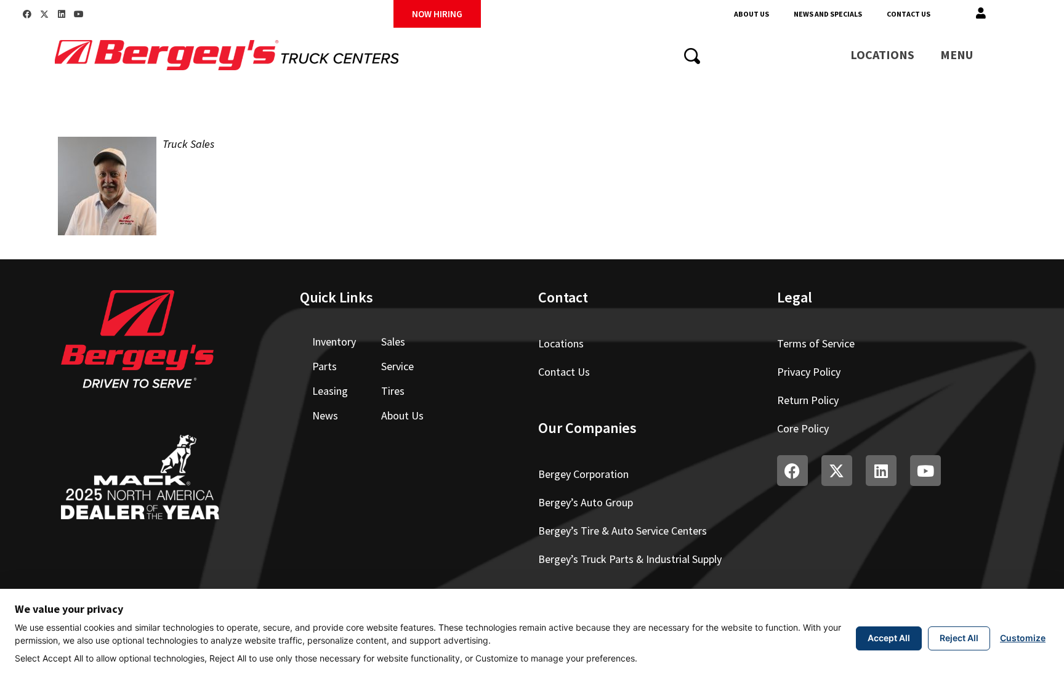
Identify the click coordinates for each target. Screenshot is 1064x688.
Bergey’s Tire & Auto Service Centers (622, 531)
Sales (393, 341)
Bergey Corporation (583, 474)
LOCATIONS (882, 54)
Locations (561, 343)
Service (397, 366)
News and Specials (828, 13)
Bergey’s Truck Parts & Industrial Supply (630, 559)
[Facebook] (27, 14)
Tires (393, 391)
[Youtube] (78, 14)
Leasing (330, 391)
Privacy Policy (808, 372)
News (325, 415)
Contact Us (908, 13)
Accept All (889, 638)
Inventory (334, 341)
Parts (324, 366)
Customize (1023, 638)
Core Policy (803, 428)
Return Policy (808, 400)
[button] (981, 13)
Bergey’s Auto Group (585, 502)
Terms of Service (816, 343)
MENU (956, 54)
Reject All (959, 638)
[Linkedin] (61, 14)
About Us (751, 13)
